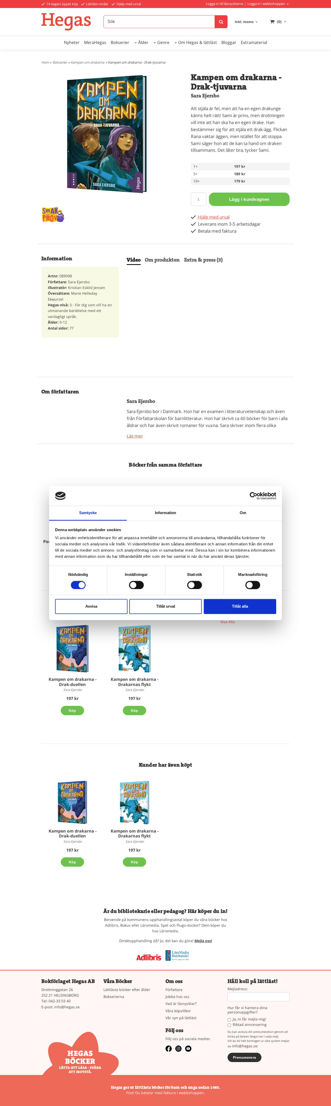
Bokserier (120, 42)
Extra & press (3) (203, 259)
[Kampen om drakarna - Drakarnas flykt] (134, 648)
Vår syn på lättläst (181, 1017)
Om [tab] (243, 513)
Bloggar (228, 42)
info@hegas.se (67, 1006)
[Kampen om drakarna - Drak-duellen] (72, 648)
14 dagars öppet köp (62, 4)
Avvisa (91, 606)
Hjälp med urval (128, 4)
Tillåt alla (240, 606)
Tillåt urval (165, 606)
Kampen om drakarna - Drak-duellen (72, 681)
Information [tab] (165, 513)
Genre (163, 42)
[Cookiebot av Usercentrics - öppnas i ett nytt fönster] (253, 496)
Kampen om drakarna (87, 62)
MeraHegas (95, 42)
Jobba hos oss (177, 996)
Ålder (143, 42)
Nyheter (72, 42)
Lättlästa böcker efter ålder (126, 989)
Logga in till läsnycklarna (224, 3)
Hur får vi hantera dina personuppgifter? (247, 1010)
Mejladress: (238, 989)
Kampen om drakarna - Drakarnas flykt (135, 681)
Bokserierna (113, 996)
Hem (45, 62)
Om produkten (162, 259)
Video (134, 259)
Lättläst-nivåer (96, 4)
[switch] (136, 585)
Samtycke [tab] (88, 513)
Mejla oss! (203, 940)
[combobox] (247, 22)
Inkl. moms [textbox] (244, 22)
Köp (72, 710)
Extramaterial (254, 42)
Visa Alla (227, 621)
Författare (174, 989)
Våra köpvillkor (178, 1010)
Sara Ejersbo (205, 95)
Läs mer (135, 436)
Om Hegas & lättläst (197, 42)
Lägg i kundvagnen (249, 199)
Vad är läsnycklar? (181, 1003)
